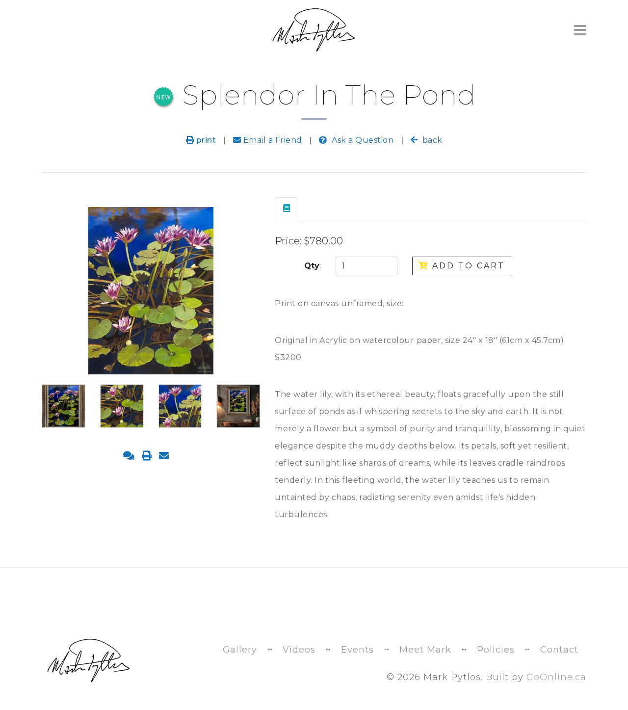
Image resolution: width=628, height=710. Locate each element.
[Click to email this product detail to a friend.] (164, 456)
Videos (299, 649)
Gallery (240, 649)
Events (357, 649)
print (205, 140)
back (431, 140)
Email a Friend (271, 140)
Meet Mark (425, 649)
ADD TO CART (467, 265)
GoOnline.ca (556, 677)
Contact (559, 649)
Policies (496, 649)
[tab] (286, 208)
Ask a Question (361, 140)
